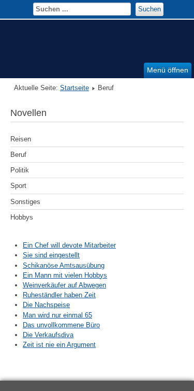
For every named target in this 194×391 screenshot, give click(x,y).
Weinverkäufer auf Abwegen (64, 285)
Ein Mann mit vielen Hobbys (65, 275)
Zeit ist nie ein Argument (59, 345)
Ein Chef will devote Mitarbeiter (69, 245)
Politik (19, 170)
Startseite (74, 88)
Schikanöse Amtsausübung (64, 265)
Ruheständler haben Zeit (59, 295)
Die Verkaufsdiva (48, 335)
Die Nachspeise (46, 305)
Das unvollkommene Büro (61, 325)
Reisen (20, 139)
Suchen (149, 9)
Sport (18, 186)
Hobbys (21, 217)
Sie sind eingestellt (51, 255)
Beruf (18, 154)
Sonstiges (25, 202)
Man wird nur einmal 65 (57, 315)
